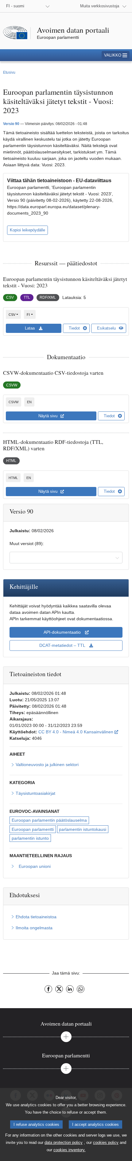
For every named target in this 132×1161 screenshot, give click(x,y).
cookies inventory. (69, 1150)
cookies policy (105, 1142)
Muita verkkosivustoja (99, 6)
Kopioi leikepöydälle (27, 230)
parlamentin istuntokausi (82, 829)
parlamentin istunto (30, 838)
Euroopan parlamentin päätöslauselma (49, 820)
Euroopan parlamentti (33, 829)
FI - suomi (15, 6)
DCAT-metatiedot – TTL (62, 645)
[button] (116, 55)
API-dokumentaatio (63, 632)
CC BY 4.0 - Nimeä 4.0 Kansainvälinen (78, 731)
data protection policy (64, 1142)
